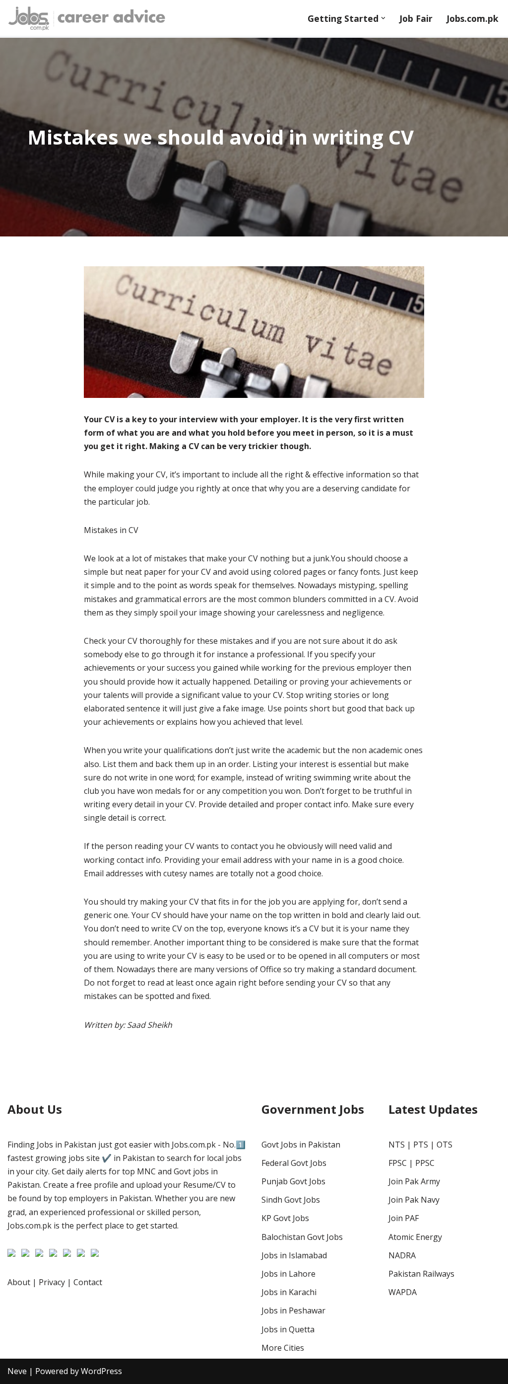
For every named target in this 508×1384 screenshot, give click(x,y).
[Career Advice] (86, 18)
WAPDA (402, 1292)
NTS (396, 1144)
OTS (444, 1144)
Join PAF (403, 1218)
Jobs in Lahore (288, 1273)
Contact (87, 1282)
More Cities (282, 1347)
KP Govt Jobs (285, 1218)
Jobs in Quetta (288, 1329)
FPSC (397, 1162)
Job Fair (416, 18)
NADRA (402, 1255)
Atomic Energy (415, 1236)
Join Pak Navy (414, 1199)
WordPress (101, 1371)
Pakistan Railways (421, 1273)
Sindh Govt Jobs (290, 1199)
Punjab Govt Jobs (293, 1181)
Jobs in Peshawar (293, 1310)
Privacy (52, 1282)
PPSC (425, 1162)
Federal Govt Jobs (293, 1162)
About (18, 1282)
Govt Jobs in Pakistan (300, 1144)
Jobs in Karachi (289, 1292)
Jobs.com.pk (472, 18)
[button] (383, 18)
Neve (17, 1371)
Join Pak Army (414, 1181)
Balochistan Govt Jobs (302, 1236)
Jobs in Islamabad (294, 1255)
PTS (420, 1144)
